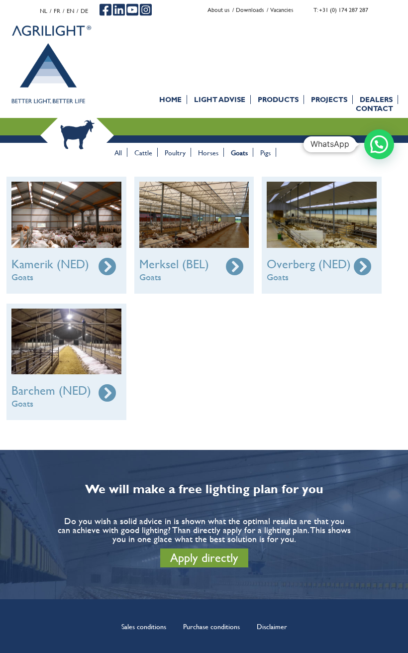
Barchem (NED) (51, 390)
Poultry (175, 152)
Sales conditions (143, 626)
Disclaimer (272, 626)
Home (170, 99)
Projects (329, 99)
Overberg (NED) (309, 264)
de (84, 10)
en (70, 10)
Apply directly (204, 557)
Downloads (250, 9)
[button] (379, 144)
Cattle (143, 152)
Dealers (376, 99)
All (118, 152)
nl (43, 10)
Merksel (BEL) (174, 264)
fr (57, 10)
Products (278, 99)
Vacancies (282, 9)
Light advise (219, 99)
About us (218, 9)
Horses (208, 152)
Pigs (265, 152)
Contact (374, 108)
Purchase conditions (211, 626)
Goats (239, 152)
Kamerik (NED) (50, 264)
